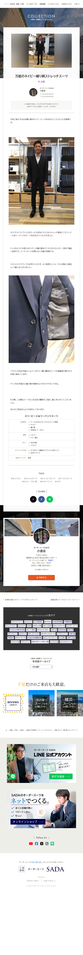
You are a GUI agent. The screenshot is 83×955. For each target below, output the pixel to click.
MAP (51, 560)
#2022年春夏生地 (34, 637)
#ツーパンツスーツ (65, 478)
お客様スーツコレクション (36, 615)
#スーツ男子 (30, 630)
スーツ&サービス (32, 4)
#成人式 (54, 629)
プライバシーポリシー (33, 880)
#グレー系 (37, 625)
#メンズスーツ (59, 625)
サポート (77, 4)
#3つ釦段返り (38, 621)
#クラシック (22, 633)
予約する (42, 577)
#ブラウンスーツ (62, 633)
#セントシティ (16, 478)
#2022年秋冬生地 (17, 630)
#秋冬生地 (62, 630)
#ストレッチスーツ (30, 478)
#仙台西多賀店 (57, 621)
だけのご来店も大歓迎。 (41, 684)
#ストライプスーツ (17, 621)
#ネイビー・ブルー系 (29, 481)
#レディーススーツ (48, 634)
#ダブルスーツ (12, 633)
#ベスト (58, 481)
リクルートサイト (48, 880)
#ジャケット (21, 625)
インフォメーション (53, 4)
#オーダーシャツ (33, 634)
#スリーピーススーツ (47, 478)
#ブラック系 (15, 641)
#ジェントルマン (11, 625)
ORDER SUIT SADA (38, 886)
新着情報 (42, 4)
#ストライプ (28, 621)
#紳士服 (72, 634)
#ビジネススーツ (66, 641)
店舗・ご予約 (20, 4)
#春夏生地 (68, 621)
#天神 (29, 625)
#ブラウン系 (54, 641)
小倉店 (41, 549)
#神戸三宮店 (71, 637)
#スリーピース (20, 637)
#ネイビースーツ (46, 481)
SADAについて (67, 4)
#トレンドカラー (43, 630)
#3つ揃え (62, 637)
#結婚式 (11, 637)
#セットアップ (25, 641)
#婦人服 (70, 629)
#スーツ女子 (47, 625)
